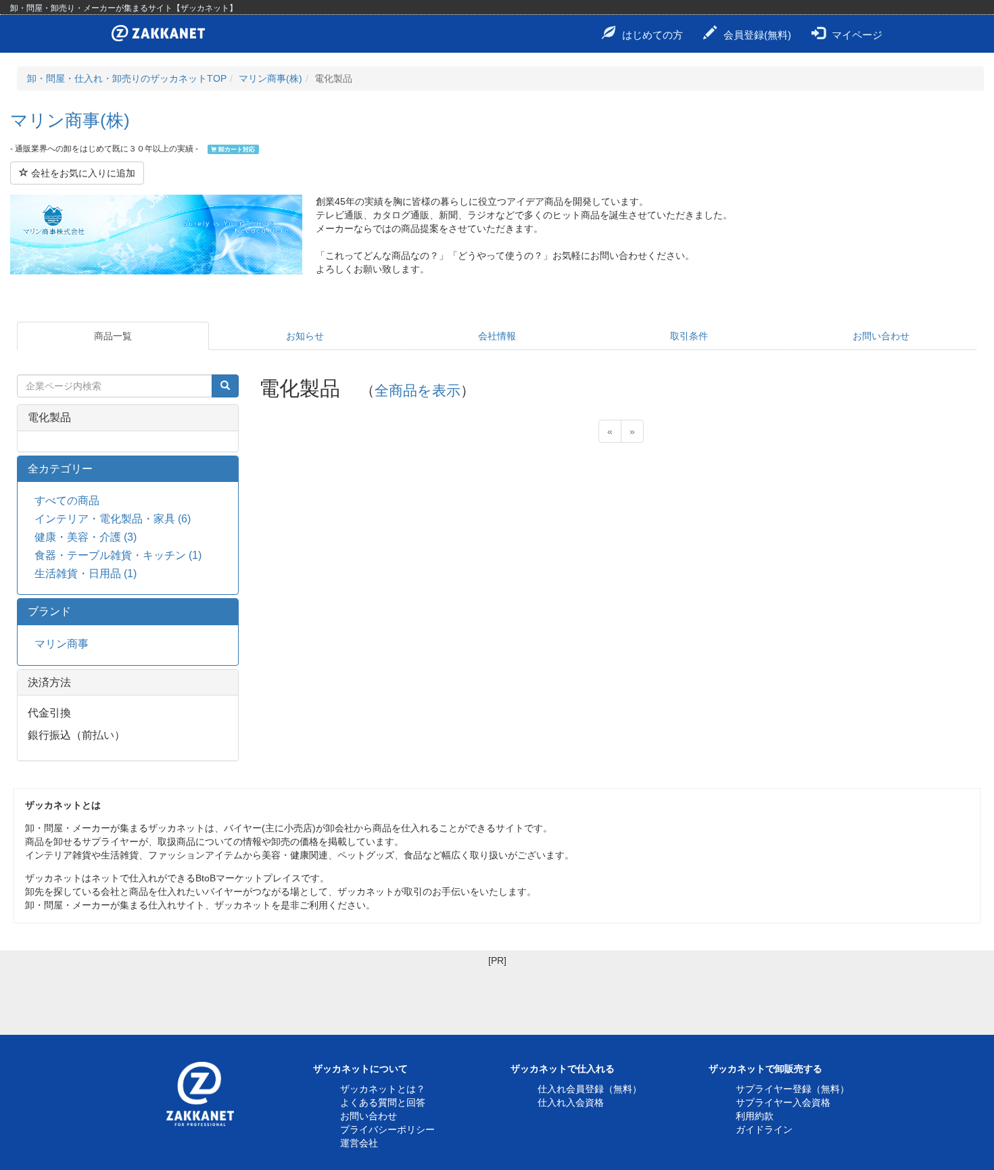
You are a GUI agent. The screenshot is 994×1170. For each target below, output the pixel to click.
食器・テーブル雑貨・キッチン (118, 555)
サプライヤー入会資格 (783, 1102)
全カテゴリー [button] (60, 468)
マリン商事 (61, 644)
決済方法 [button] (49, 682)
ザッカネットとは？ (382, 1088)
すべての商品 (66, 500)
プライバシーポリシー (387, 1129)
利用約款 (755, 1116)
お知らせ (305, 336)
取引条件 (689, 336)
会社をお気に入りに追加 (81, 173)
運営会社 (359, 1143)
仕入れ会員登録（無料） (590, 1088)
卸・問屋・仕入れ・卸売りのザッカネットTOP (127, 78)
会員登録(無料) (757, 35)
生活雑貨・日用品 (85, 573)
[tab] (128, 418)
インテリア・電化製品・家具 (112, 519)
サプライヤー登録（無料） (792, 1088)
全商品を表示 (417, 390)
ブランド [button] (49, 611)
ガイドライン (764, 1129)
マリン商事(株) (270, 78)
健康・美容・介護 (85, 537)
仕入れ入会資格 (571, 1102)
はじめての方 (652, 35)
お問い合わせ (881, 336)
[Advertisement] (497, 997)
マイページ (857, 35)
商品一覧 (113, 336)
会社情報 (497, 336)
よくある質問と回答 (382, 1102)
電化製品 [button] (49, 417)
